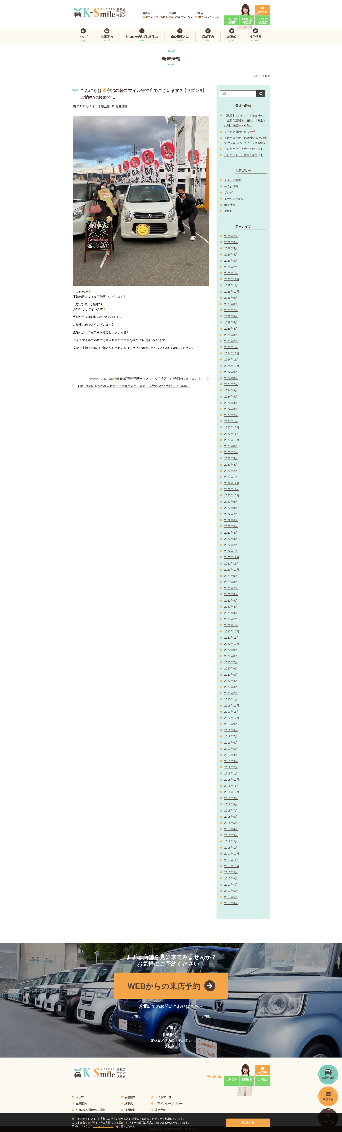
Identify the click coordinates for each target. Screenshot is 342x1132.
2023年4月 (231, 464)
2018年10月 (231, 791)
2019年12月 (231, 705)
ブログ (228, 192)
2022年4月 (231, 532)
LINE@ (231, 20)
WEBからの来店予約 (164, 986)
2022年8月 (231, 507)
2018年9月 (231, 798)
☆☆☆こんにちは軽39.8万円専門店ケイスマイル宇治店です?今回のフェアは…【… (146, 378)
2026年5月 (231, 248)
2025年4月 (231, 328)
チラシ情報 (231, 186)
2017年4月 (231, 903)
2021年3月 (231, 612)
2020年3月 (231, 687)
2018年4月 (231, 829)
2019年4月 (231, 754)
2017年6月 (231, 890)
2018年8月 (231, 804)
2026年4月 (231, 254)
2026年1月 (231, 273)
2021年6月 (231, 594)
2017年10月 (231, 866)
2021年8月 (231, 582)
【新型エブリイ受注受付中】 (243, 149)
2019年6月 (231, 742)
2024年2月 (231, 415)
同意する (248, 1122)
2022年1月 (231, 551)
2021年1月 (231, 625)
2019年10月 (231, 717)
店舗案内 (208, 38)
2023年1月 (231, 477)
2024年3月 (231, 409)
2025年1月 (231, 347)
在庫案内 (107, 38)
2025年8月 (231, 304)
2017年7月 (231, 884)
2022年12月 (231, 483)
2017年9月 (231, 872)
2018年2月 (231, 841)
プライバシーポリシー (169, 1103)
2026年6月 (231, 242)
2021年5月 (231, 600)
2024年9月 (231, 372)
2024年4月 (231, 402)
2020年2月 (231, 693)
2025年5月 (231, 322)
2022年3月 (231, 538)
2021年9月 (231, 575)
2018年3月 (231, 835)
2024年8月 (231, 378)
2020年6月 (231, 668)
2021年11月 (231, 563)
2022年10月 (231, 495)
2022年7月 (231, 514)
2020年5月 (231, 674)
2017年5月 (231, 897)
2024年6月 (231, 390)
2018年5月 (231, 822)
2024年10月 (231, 365)
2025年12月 (231, 279)
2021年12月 (231, 557)
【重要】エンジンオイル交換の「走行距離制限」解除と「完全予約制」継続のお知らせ (245, 120)
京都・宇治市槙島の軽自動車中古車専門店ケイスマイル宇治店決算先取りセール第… (133, 386)
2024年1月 (231, 421)
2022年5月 (231, 526)
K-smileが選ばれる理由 (142, 38)
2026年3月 (231, 260)
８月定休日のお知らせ (238, 131)
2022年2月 (231, 544)
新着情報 (121, 106)
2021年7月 (231, 588)
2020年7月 (231, 662)
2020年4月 (231, 680)
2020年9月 (231, 649)
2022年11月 (231, 489)
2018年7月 (231, 810)
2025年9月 (231, 297)
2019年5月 (231, 748)
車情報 (228, 211)
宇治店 (105, 106)
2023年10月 (231, 440)
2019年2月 (231, 767)
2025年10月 (231, 291)
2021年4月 (231, 606)
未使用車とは (180, 38)
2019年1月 (231, 773)
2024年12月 (231, 353)
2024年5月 (231, 396)
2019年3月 (231, 761)
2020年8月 (231, 656)
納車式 (231, 38)
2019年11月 (231, 711)
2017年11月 (231, 860)
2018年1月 (231, 847)
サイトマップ (163, 1097)
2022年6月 (231, 520)
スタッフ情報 (232, 180)
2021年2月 (231, 619)
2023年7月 (231, 452)
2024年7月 (231, 384)
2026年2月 (231, 267)
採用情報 (255, 38)
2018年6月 (231, 816)
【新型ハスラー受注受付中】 (243, 155)
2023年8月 (231, 446)
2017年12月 (231, 853)
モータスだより (234, 198)
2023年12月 (231, 427)
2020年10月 (231, 643)
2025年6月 (231, 316)
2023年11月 (231, 433)
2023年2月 (231, 470)
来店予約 (262, 12)
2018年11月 (231, 785)
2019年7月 (231, 736)
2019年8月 (231, 730)
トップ (83, 38)
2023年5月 (231, 458)
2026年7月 (231, 236)
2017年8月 (231, 878)
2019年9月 (231, 724)
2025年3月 (231, 335)
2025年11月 (231, 285)
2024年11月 (231, 359)
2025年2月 (231, 341)
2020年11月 (231, 637)
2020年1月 (231, 699)
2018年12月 (231, 779)
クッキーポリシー (103, 1126)
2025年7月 (231, 310)
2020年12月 (231, 631)
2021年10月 (231, 569)
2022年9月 (231, 501)
